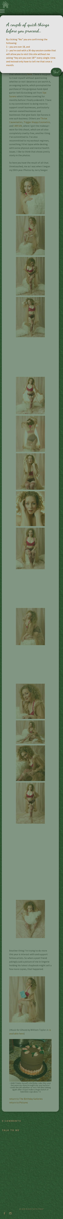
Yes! (56, 72)
